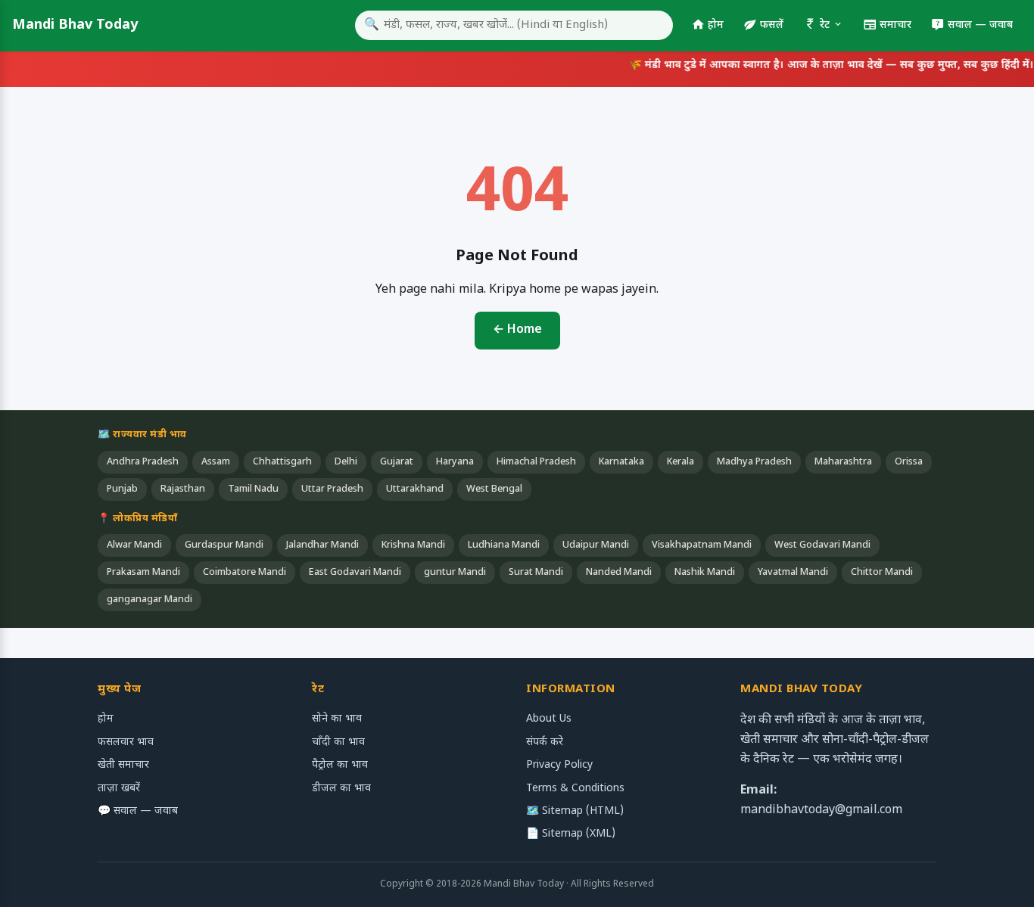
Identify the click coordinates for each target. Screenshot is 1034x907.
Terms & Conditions (575, 788)
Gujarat (396, 462)
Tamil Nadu (253, 489)
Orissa (909, 462)
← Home (517, 330)
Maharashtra (843, 462)
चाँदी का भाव (338, 742)
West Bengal (494, 489)
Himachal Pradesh (536, 462)
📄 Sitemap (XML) (570, 834)
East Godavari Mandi (355, 573)
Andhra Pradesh (143, 462)
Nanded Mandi (619, 573)
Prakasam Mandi (143, 573)
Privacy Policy (559, 765)
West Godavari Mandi (822, 545)
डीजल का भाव (341, 788)
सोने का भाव (337, 719)
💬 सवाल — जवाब (138, 811)
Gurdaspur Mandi (224, 545)
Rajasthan (182, 489)
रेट (825, 25)
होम (716, 25)
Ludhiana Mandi (504, 545)
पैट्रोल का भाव (340, 765)
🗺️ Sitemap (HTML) (575, 811)
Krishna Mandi (413, 545)
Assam (215, 462)
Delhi (346, 462)
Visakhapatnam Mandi (702, 545)
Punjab (122, 489)
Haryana (455, 462)
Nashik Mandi (704, 573)
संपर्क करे (544, 742)
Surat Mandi (536, 573)
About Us (549, 719)
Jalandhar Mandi (322, 545)
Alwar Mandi (134, 545)
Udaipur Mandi (595, 545)
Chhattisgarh (282, 462)
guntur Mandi (455, 573)
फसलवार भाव (126, 742)
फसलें (771, 25)
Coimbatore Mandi (244, 573)
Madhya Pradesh (754, 462)
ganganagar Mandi (149, 600)
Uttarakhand (415, 489)
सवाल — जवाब (980, 25)
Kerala (680, 462)
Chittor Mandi (882, 573)
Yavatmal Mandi (793, 573)
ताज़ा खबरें (119, 788)
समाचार (895, 25)
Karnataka (621, 462)
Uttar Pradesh (332, 489)
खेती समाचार (123, 765)
